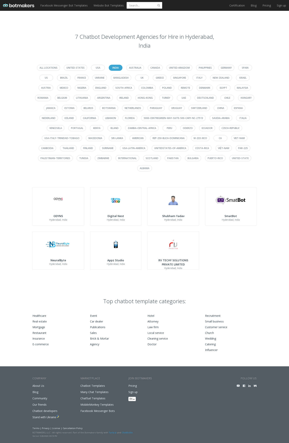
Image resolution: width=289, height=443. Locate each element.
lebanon (110, 118)
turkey (166, 97)
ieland (114, 128)
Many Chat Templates (94, 392)
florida (130, 118)
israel (243, 77)
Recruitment (213, 316)
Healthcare (39, 316)
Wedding (210, 338)
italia (243, 118)
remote (185, 87)
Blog (254, 5)
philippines (205, 67)
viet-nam (239, 138)
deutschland (205, 97)
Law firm (153, 327)
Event (93, 316)
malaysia (242, 87)
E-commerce (40, 344)
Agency (94, 344)
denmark (204, 87)
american (138, 138)
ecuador (207, 128)
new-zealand (221, 77)
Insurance (38, 338)
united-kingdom (179, 67)
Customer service (216, 327)
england (100, 87)
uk (142, 77)
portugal (77, 128)
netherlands (133, 108)
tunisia (83, 158)
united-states (75, 67)
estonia (69, 108)
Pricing (266, 5)
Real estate (39, 321)
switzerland (199, 108)
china (220, 108)
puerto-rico (215, 158)
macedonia (95, 138)
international (127, 158)
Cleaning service (157, 338)
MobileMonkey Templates (97, 404)
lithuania (82, 97)
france (81, 77)
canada (155, 67)
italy (199, 77)
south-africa (123, 87)
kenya (96, 128)
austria (46, 87)
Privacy (46, 428)
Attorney (152, 321)
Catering (210, 344)
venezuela (55, 128)
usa (98, 67)
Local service (155, 333)
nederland (48, 118)
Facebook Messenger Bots (97, 411)
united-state (240, 158)
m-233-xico (200, 138)
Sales (93, 333)
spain (245, 67)
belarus (88, 108)
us (46, 77)
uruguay (176, 108)
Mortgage (38, 327)
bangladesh (121, 77)
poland (167, 87)
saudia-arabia (221, 118)
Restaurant (39, 333)
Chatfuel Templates (92, 398)
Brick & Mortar (99, 338)
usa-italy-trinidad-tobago (61, 138)
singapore (179, 77)
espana (238, 108)
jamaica (50, 108)
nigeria (81, 87)
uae (184, 97)
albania (144, 168)
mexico (64, 87)
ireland (124, 97)
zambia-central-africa (142, 128)
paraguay (156, 108)
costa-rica (202, 148)
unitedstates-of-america (170, 148)
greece (160, 77)
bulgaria (193, 158)
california (89, 118)
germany (226, 67)
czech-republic (231, 128)
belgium (62, 97)
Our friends (39, 404)
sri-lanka (117, 138)
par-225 (243, 148)
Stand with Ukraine (44, 417)
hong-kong (145, 97)
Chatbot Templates (92, 386)
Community (39, 398)
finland (88, 148)
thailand (68, 148)
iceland (69, 118)
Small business (214, 321)
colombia (147, 87)
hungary (246, 97)
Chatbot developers (44, 411)
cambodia (47, 148)
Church (209, 333)
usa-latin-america (133, 148)
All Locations (48, 67)
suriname (107, 148)
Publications (97, 327)
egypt (223, 87)
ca (220, 138)
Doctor (151, 344)
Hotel (150, 316)
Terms (35, 428)
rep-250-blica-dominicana (169, 138)
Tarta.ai (113, 432)
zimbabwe (103, 158)
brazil (64, 77)
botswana (109, 108)
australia (135, 67)
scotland (152, 158)
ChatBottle (127, 432)
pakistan (173, 158)
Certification (237, 5)
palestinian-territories (55, 158)
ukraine (99, 77)
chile (227, 97)
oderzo (188, 128)
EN (131, 399)
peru (169, 128)
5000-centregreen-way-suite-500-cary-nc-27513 (173, 118)
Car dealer (96, 321)
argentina (103, 97)
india (115, 67)
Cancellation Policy (73, 428)
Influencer (211, 350)
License (56, 428)
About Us (38, 386)
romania (43, 97)
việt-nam (223, 148)
